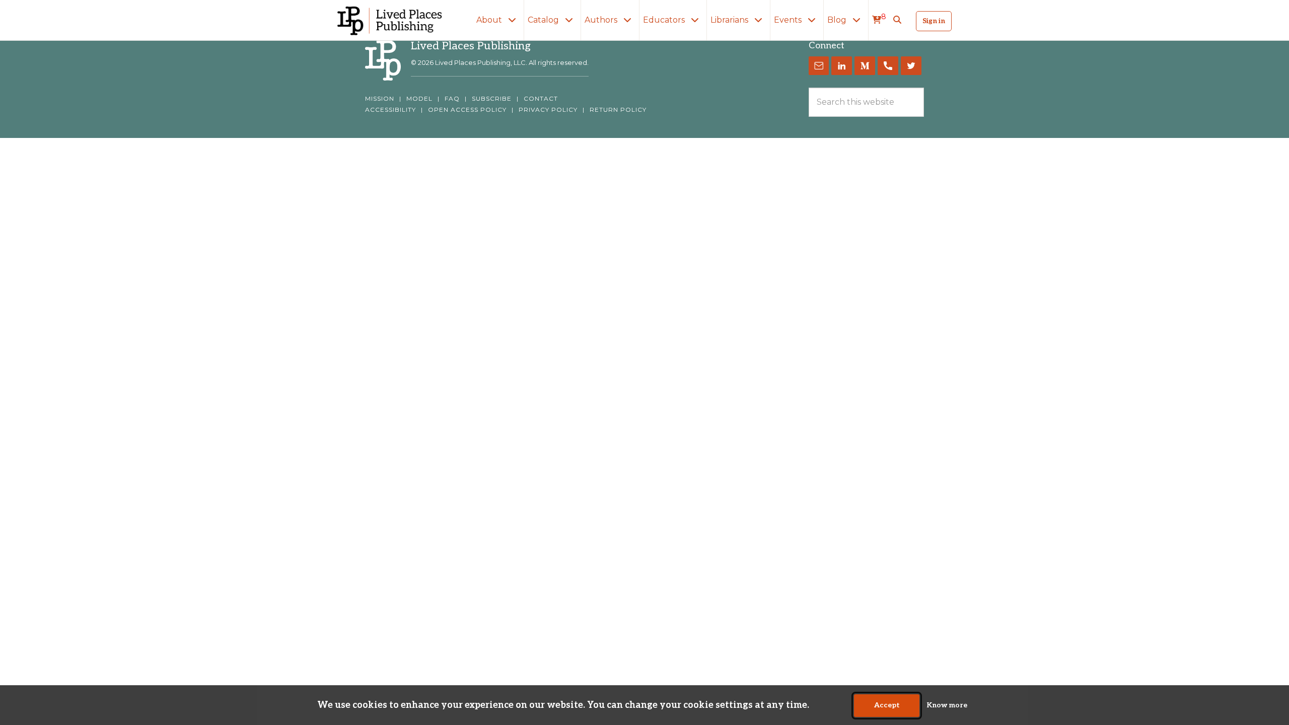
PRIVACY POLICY (548, 110)
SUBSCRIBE (492, 99)
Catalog (544, 20)
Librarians (730, 20)
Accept (887, 705)
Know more (946, 705)
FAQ (452, 99)
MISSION (379, 99)
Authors (602, 20)
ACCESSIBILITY (390, 110)
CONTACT (541, 99)
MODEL (419, 99)
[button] (897, 20)
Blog (837, 20)
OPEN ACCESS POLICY (467, 110)
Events (789, 20)
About (490, 20)
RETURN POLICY (618, 110)
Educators (665, 20)
